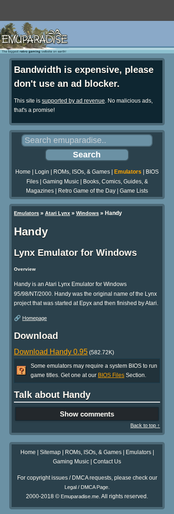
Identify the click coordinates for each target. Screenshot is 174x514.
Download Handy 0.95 (51, 352)
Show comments (87, 414)
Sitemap (50, 452)
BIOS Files (111, 375)
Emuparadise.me (80, 496)
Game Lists (134, 191)
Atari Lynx (57, 213)
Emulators (128, 172)
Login (42, 172)
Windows (87, 213)
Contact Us (107, 461)
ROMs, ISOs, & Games (81, 172)
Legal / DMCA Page (86, 487)
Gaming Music (61, 181)
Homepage (34, 318)
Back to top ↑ (145, 425)
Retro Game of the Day (87, 191)
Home (23, 172)
